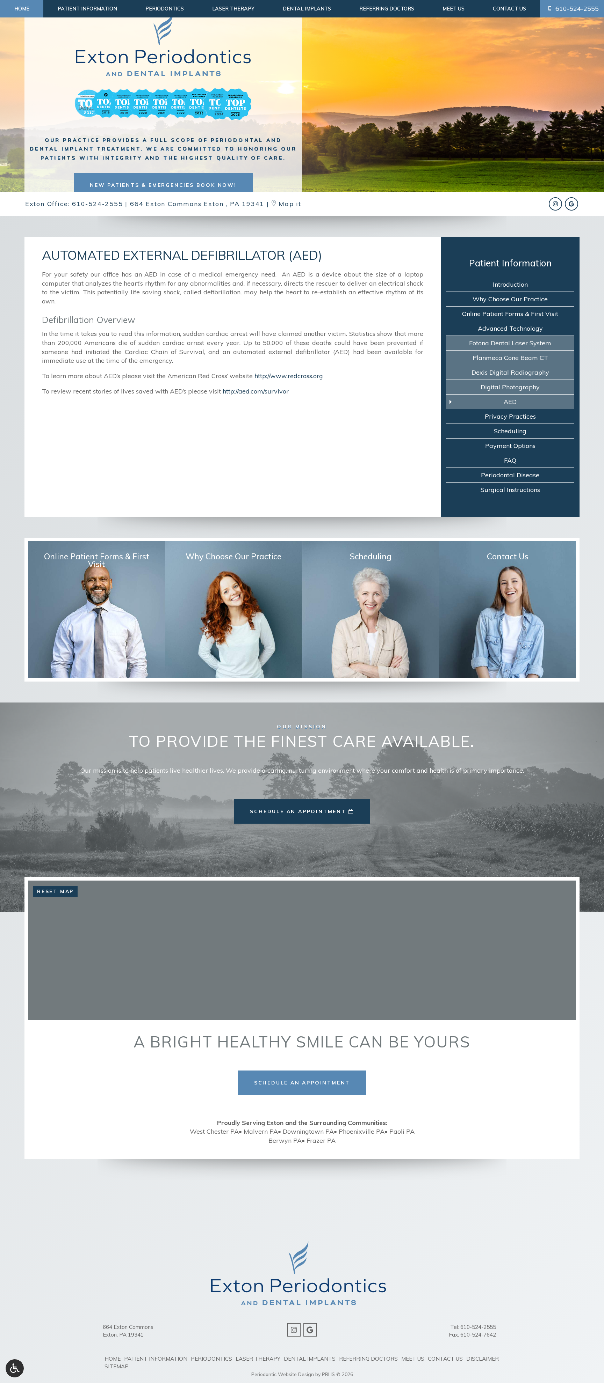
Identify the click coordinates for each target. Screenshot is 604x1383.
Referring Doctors (386, 9)
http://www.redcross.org (288, 376)
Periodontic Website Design (282, 1374)
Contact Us (509, 9)
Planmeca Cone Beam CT (510, 358)
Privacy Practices (510, 416)
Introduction (510, 284)
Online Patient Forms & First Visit (510, 314)
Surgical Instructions (510, 490)
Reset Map (55, 891)
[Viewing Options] (14, 1368)
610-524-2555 (97, 204)
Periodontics (164, 9)
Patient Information (87, 9)
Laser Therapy (233, 9)
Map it (289, 204)
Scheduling (510, 431)
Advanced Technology (510, 328)
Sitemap (117, 1366)
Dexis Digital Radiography (510, 372)
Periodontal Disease (510, 475)
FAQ (510, 460)
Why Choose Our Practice (510, 299)
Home (21, 9)
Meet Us (454, 9)
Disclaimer (482, 1358)
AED (510, 402)
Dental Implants (307, 9)
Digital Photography (510, 387)
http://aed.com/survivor (256, 391)
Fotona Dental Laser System (510, 343)
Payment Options (510, 446)
